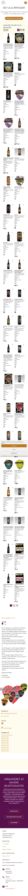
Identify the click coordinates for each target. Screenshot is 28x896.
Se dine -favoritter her (10, 618)
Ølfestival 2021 (4, 742)
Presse (4, 846)
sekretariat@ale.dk (10, 888)
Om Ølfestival (14, 811)
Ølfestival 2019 (4, 738)
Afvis (14, 449)
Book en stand (5, 856)
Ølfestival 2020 (5, 740)
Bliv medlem (14, 822)
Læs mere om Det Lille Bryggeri (14, 18)
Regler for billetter (6, 849)
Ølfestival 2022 (5, 744)
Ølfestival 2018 (4, 737)
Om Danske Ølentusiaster (14, 817)
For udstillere (5, 844)
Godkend (14, 445)
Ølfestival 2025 (5, 749)
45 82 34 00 (8, 879)
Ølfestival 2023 (5, 745)
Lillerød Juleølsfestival (6, 735)
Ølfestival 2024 (5, 747)
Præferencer (14, 453)
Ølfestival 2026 (5, 751)
